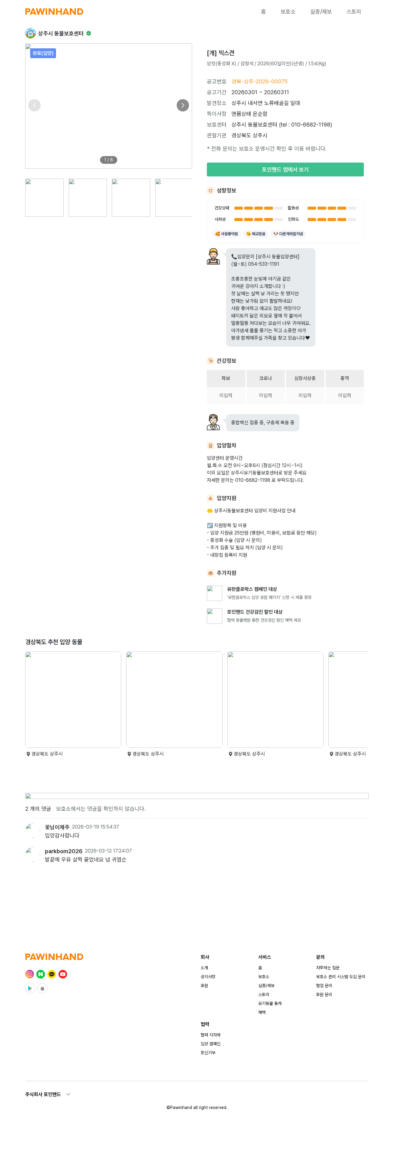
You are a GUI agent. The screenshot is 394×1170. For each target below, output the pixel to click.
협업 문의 (324, 985)
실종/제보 (321, 11)
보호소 (288, 11)
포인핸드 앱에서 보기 (285, 169)
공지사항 (208, 976)
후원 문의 (324, 994)
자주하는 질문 (328, 967)
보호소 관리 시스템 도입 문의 (340, 976)
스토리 (354, 11)
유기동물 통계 (270, 1003)
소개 (204, 967)
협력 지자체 (210, 1034)
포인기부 (208, 1052)
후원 (204, 985)
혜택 (262, 1012)
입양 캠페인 (210, 1043)
